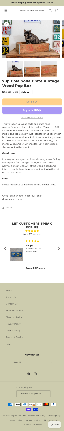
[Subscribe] (50, 362)
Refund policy (54, 416)
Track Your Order (15, 310)
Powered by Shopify (36, 416)
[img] (32, 231)
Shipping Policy (14, 317)
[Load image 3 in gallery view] (49, 69)
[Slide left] (3, 69)
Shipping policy (50, 420)
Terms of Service (14, 337)
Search (9, 290)
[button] (6, 10)
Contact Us (12, 303)
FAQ (8, 343)
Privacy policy (16, 420)
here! (19, 199)
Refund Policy (13, 330)
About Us (11, 297)
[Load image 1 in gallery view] (15, 69)
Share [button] (9, 207)
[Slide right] (60, 69)
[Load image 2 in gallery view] (32, 69)
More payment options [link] (32, 117)
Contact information (33, 425)
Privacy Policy (13, 324)
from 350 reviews (32, 234)
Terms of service (32, 420)
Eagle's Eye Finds (18, 416)
